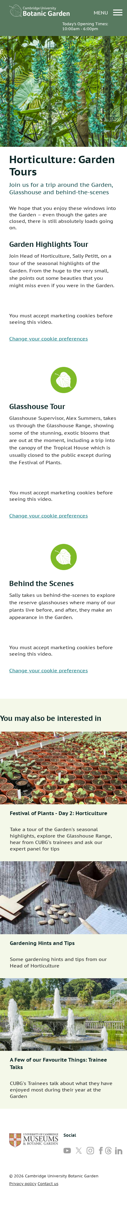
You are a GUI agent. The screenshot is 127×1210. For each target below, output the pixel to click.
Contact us (48, 1183)
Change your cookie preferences (48, 339)
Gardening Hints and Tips (42, 943)
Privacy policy (22, 1183)
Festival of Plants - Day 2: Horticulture (58, 813)
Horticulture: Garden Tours (62, 165)
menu (101, 12)
